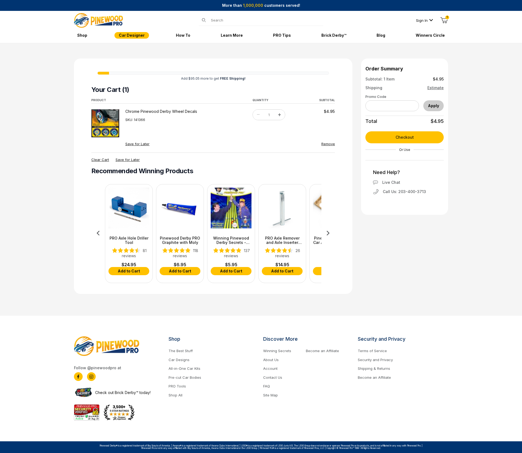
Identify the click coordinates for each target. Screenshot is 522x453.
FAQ (266, 386)
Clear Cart (100, 159)
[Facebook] (78, 376)
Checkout (405, 137)
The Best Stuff (181, 351)
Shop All (175, 395)
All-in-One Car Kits (184, 368)
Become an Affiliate (322, 351)
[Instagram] (91, 376)
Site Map (270, 395)
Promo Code (375, 97)
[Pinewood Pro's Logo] (98, 20)
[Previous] (98, 233)
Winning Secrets (277, 351)
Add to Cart (129, 271)
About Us (271, 360)
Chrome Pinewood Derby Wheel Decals (161, 111)
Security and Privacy (375, 360)
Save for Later (137, 144)
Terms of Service (372, 351)
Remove (328, 144)
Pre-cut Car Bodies (185, 377)
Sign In (422, 20)
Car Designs (179, 360)
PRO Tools (177, 386)
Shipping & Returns (374, 368)
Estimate (435, 88)
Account (270, 368)
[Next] (328, 233)
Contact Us (272, 377)
